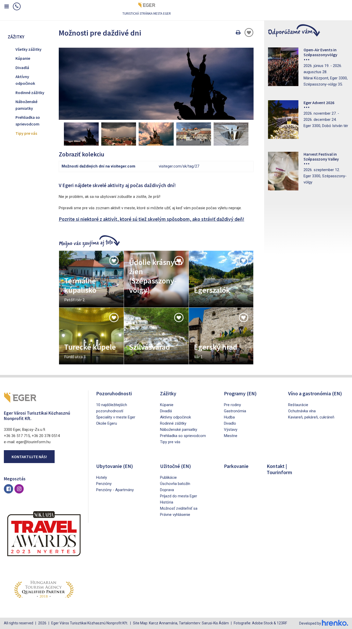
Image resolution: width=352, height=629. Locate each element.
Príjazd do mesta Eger (178, 496)
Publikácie (168, 477)
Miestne (230, 435)
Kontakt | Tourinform (279, 469)
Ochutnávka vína (302, 411)
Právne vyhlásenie (175, 514)
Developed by (310, 623)
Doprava (167, 490)
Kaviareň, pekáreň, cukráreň (311, 417)
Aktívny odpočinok (25, 80)
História (166, 502)
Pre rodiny (232, 404)
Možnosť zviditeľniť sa (178, 508)
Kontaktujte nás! (29, 456)
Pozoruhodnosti (114, 393)
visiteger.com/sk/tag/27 (179, 166)
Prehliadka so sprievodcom (27, 121)
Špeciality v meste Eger (115, 417)
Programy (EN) (240, 393)
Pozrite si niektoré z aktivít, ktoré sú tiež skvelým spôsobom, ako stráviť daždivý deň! (151, 219)
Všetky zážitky (28, 49)
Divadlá (22, 67)
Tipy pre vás (26, 133)
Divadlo (230, 423)
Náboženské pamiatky (26, 105)
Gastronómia (235, 411)
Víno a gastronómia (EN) (315, 393)
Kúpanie (22, 58)
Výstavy (230, 429)
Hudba (229, 417)
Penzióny (104, 483)
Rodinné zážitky (29, 92)
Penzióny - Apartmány (115, 490)
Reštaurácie (298, 404)
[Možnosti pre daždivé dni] (156, 84)
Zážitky (168, 393)
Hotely (101, 477)
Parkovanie (236, 466)
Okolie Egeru (106, 423)
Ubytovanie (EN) (114, 466)
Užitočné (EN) (175, 466)
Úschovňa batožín (175, 483)
